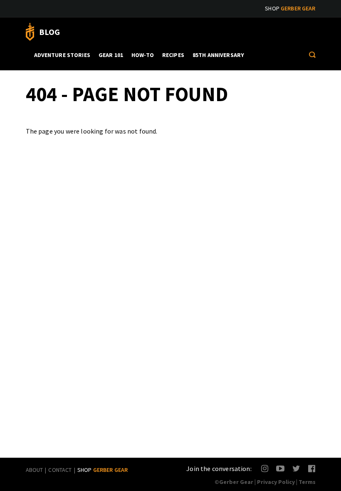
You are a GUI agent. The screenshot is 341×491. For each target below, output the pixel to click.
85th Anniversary (218, 55)
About (34, 470)
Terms (307, 482)
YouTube (280, 468)
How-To (142, 55)
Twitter (296, 468)
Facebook (312, 468)
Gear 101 (111, 55)
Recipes (173, 55)
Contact (60, 470)
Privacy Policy (276, 482)
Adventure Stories (62, 55)
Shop (290, 8)
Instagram (265, 468)
